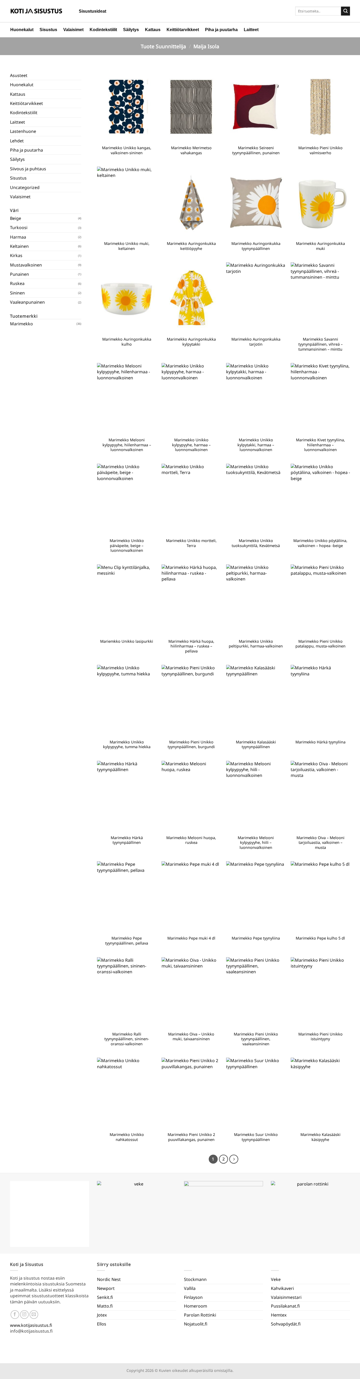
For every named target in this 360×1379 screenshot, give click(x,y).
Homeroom (195, 1306)
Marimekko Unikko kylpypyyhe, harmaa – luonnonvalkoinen (191, 445)
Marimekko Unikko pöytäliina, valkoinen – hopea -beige (320, 543)
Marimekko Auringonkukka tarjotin (255, 342)
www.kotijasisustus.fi (31, 1325)
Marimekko (21, 324)
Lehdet (17, 141)
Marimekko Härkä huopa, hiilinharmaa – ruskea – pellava (191, 646)
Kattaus (152, 29)
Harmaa (18, 237)
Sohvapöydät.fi (286, 1324)
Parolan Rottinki (200, 1315)
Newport (106, 1288)
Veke (276, 1279)
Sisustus (48, 29)
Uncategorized (25, 187)
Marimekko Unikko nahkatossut (127, 1137)
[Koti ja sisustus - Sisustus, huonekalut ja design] (36, 11)
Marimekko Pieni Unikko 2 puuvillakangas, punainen (191, 1137)
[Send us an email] (34, 1314)
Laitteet (251, 29)
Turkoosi (18, 227)
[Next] (233, 1159)
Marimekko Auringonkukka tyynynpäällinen (255, 246)
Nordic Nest (109, 1279)
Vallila (190, 1288)
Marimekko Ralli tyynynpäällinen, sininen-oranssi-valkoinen (126, 1039)
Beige (15, 218)
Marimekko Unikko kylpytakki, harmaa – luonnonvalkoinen (255, 445)
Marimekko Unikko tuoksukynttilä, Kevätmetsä (256, 543)
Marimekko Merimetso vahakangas (191, 150)
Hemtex (278, 1315)
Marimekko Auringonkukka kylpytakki (191, 342)
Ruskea (17, 283)
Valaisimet (73, 29)
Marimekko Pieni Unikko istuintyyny (320, 1037)
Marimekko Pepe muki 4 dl (191, 938)
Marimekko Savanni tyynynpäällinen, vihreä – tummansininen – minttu (320, 344)
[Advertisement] (45, 517)
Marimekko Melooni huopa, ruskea (191, 840)
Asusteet (18, 75)
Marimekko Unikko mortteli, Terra (191, 543)
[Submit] (345, 11)
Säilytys (131, 29)
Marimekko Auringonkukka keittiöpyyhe (191, 246)
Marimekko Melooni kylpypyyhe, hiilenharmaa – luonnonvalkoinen (127, 445)
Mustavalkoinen (26, 265)
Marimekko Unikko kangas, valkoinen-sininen (126, 150)
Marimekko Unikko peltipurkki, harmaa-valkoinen (256, 644)
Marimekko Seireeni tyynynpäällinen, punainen (256, 150)
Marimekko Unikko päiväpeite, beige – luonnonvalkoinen (127, 545)
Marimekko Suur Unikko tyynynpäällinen (256, 1137)
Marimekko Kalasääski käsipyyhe (320, 1137)
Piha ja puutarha (221, 29)
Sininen (17, 293)
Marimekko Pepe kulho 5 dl (320, 938)
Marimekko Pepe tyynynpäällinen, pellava (126, 941)
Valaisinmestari (286, 1297)
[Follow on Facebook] (15, 1314)
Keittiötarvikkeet (183, 29)
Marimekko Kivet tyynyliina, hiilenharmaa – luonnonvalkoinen (320, 445)
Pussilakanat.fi (285, 1306)
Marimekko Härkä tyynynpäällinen (127, 840)
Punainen (19, 274)
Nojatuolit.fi (195, 1324)
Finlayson (193, 1297)
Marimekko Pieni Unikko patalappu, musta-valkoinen (320, 644)
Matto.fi (105, 1306)
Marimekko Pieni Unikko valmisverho (320, 150)
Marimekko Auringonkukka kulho (126, 342)
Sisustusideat (92, 11)
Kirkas (16, 255)
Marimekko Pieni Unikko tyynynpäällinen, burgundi (191, 744)
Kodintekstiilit (103, 29)
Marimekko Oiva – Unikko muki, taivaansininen (191, 1037)
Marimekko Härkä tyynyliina (320, 742)
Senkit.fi (105, 1297)
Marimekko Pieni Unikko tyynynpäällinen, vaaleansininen (256, 1039)
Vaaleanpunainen (27, 302)
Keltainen (19, 246)
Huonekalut (21, 29)
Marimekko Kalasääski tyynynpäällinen (256, 744)
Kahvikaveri (282, 1288)
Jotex (102, 1315)
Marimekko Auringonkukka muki (320, 246)
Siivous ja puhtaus (28, 169)
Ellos (101, 1324)
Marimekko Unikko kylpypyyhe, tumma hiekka (126, 744)
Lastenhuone (23, 131)
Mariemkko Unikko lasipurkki (126, 641)
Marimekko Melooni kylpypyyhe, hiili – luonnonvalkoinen (256, 842)
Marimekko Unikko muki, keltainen (126, 246)
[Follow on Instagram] (24, 1314)
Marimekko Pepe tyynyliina (256, 938)
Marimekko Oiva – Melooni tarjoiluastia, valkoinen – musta (320, 842)
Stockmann (195, 1279)
